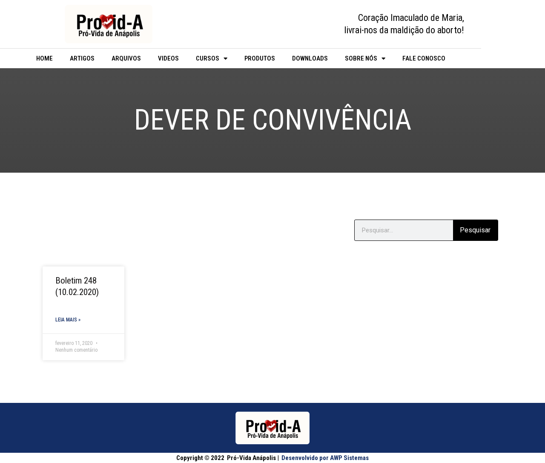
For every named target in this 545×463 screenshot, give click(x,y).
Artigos (82, 58)
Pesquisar (475, 230)
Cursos (207, 58)
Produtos (259, 58)
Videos (168, 58)
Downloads (310, 58)
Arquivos (126, 58)
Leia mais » (67, 320)
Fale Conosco (423, 58)
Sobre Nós (361, 58)
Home (44, 58)
